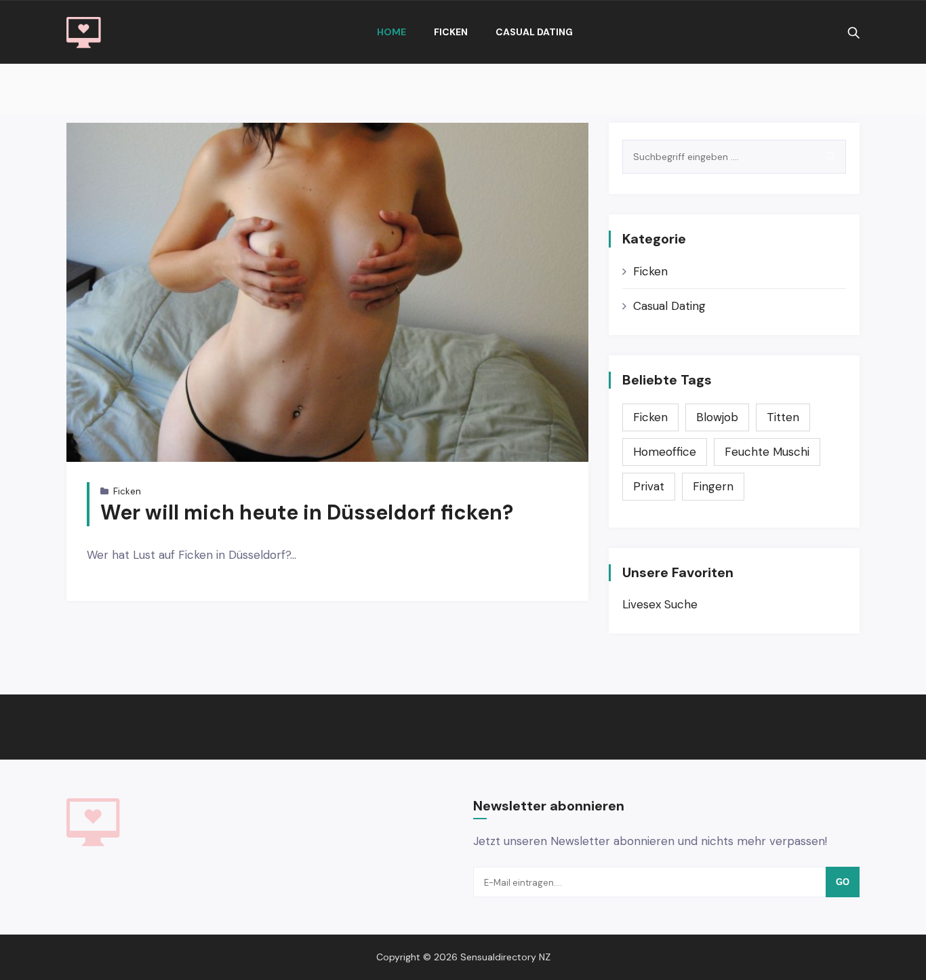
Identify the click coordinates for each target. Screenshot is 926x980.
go (842, 882)
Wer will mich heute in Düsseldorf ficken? (306, 512)
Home (391, 32)
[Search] (831, 157)
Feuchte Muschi (767, 451)
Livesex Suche (660, 604)
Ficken (451, 32)
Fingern (713, 486)
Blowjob (717, 417)
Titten (783, 417)
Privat (648, 486)
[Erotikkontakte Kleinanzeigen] (83, 32)
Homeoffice (664, 451)
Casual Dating (534, 32)
